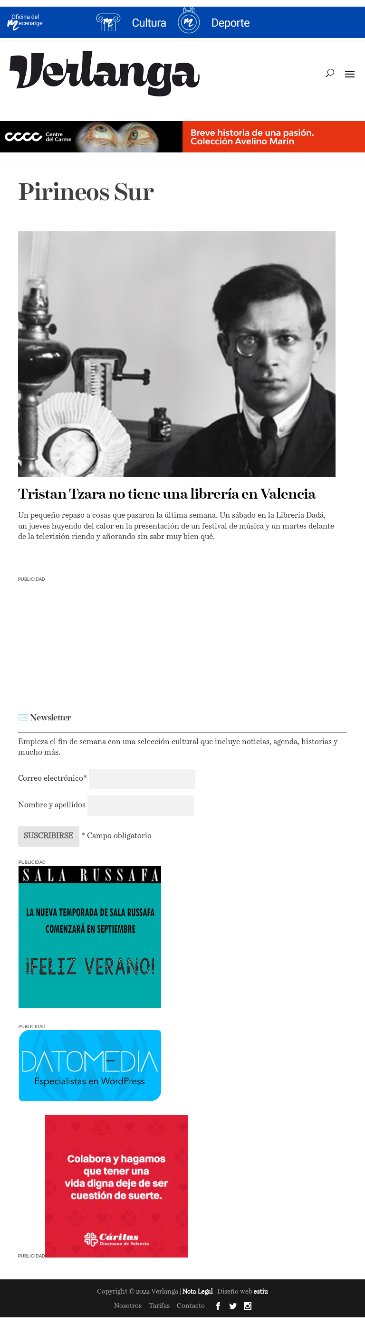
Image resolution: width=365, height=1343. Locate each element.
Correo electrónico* (53, 779)
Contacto (191, 1306)
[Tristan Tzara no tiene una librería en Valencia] (176, 354)
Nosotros (128, 1306)
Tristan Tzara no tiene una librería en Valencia (167, 495)
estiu (261, 1292)
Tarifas (159, 1306)
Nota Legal (198, 1292)
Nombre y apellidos (52, 805)
